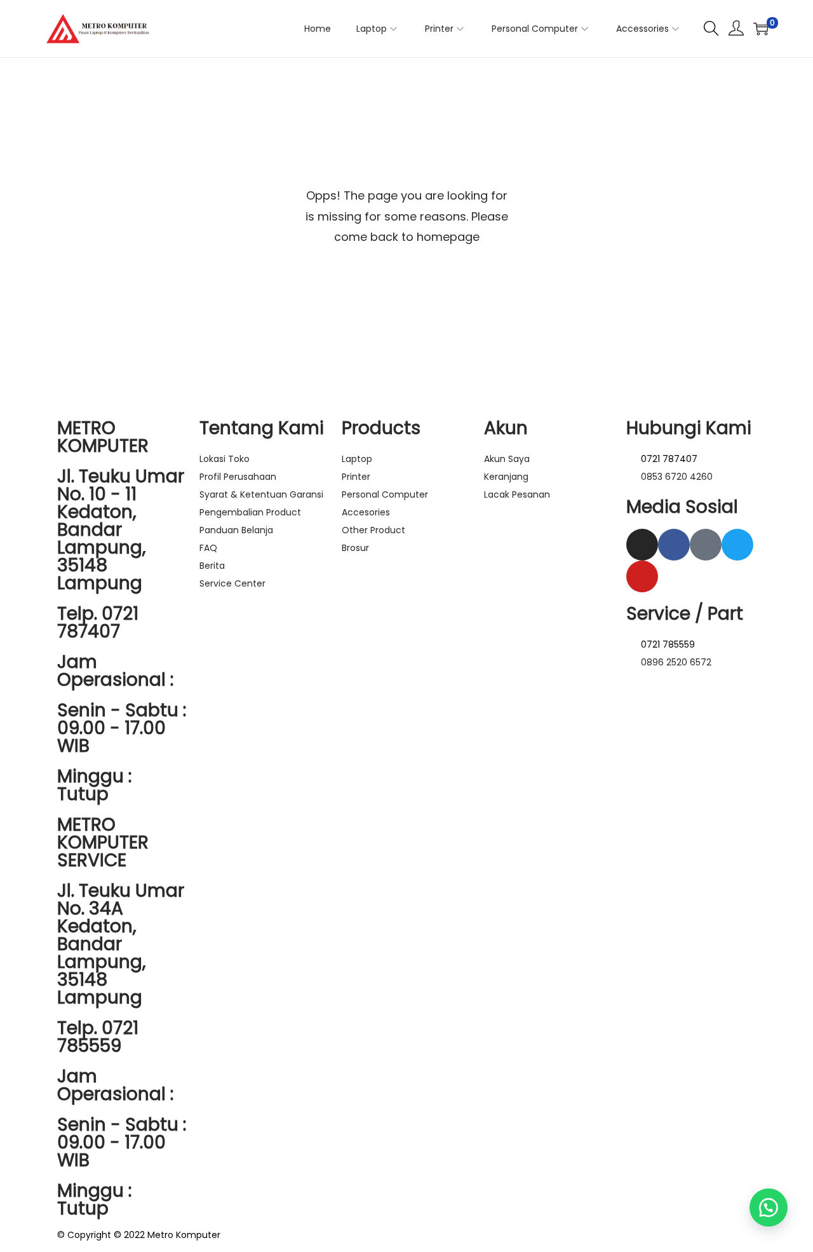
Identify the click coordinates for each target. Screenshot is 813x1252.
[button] (768, 1207)
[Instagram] (642, 545)
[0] (761, 28)
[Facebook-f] (674, 545)
